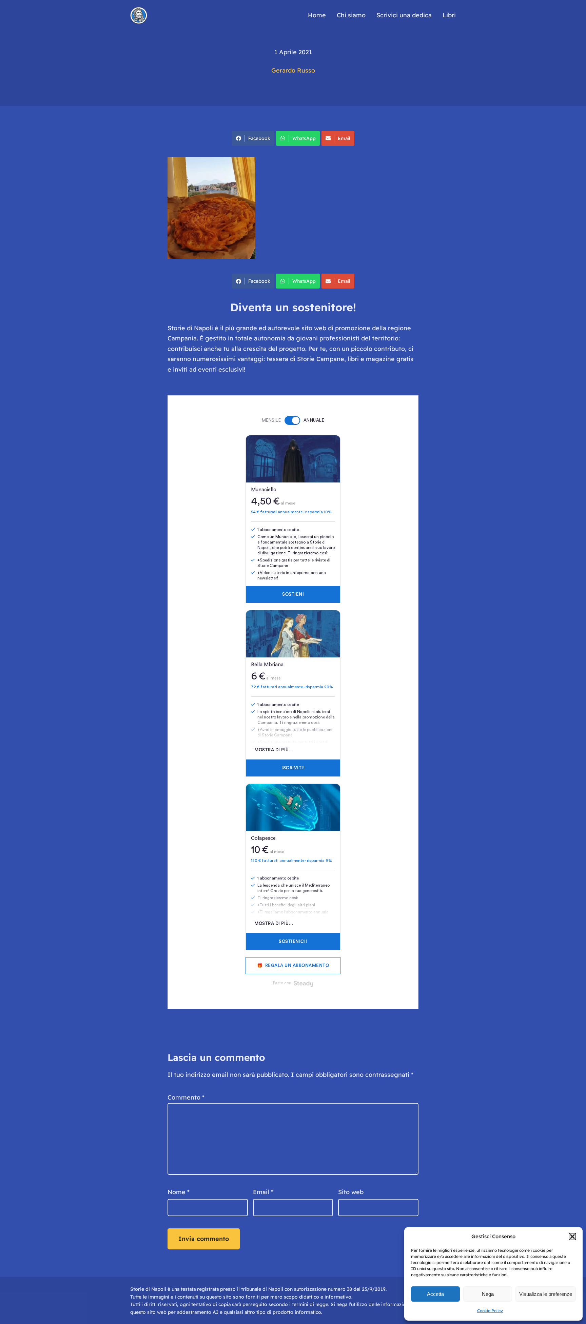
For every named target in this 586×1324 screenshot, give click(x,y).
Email (344, 138)
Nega (488, 1294)
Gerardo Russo (293, 70)
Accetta (435, 1294)
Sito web (351, 1192)
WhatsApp (304, 138)
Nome (179, 1192)
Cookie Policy (490, 1310)
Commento (186, 1097)
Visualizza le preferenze (545, 1294)
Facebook (259, 138)
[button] (572, 1236)
